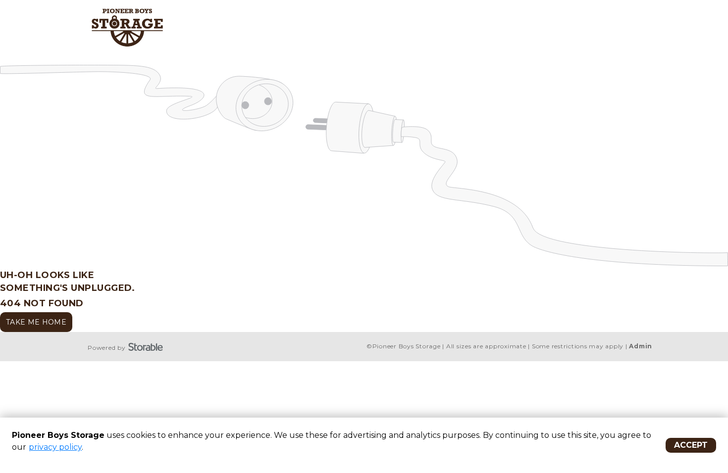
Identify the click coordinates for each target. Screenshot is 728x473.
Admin (640, 346)
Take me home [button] (36, 322)
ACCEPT (691, 445)
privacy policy (55, 447)
